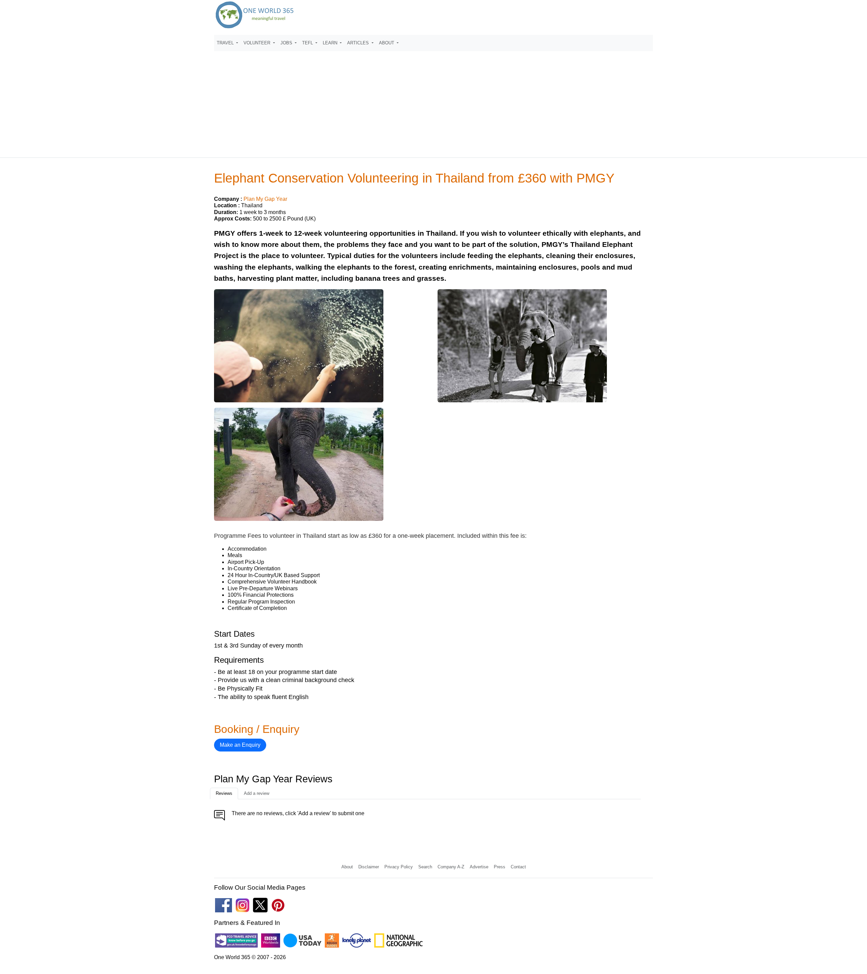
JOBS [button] (287, 42)
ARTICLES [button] (358, 42)
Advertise (479, 866)
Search (425, 866)
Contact (518, 866)
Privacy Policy (398, 866)
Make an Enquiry (240, 745)
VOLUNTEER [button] (258, 42)
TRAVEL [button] (226, 42)
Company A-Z (451, 866)
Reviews (224, 793)
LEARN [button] (331, 42)
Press (499, 866)
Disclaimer (368, 866)
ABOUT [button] (387, 42)
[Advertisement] (433, 101)
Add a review (256, 793)
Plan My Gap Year (265, 199)
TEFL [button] (308, 42)
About (347, 866)
